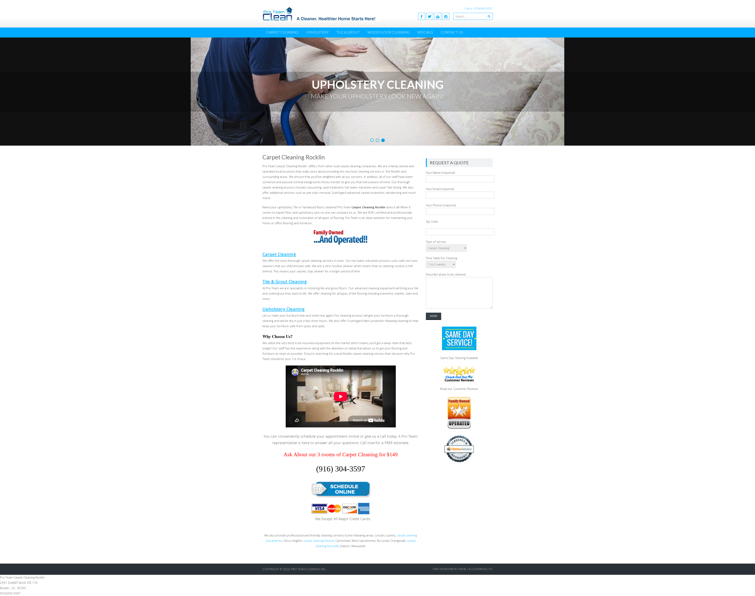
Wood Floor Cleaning (388, 32)
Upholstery (317, 32)
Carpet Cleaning (282, 32)
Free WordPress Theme (449, 569)
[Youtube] (437, 16)
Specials (425, 32)
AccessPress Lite (481, 569)
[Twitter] (429, 16)
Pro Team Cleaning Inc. (308, 569)
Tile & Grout (348, 32)
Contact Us (452, 32)
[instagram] (445, 16)
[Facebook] (421, 16)
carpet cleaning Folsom (318, 541)
